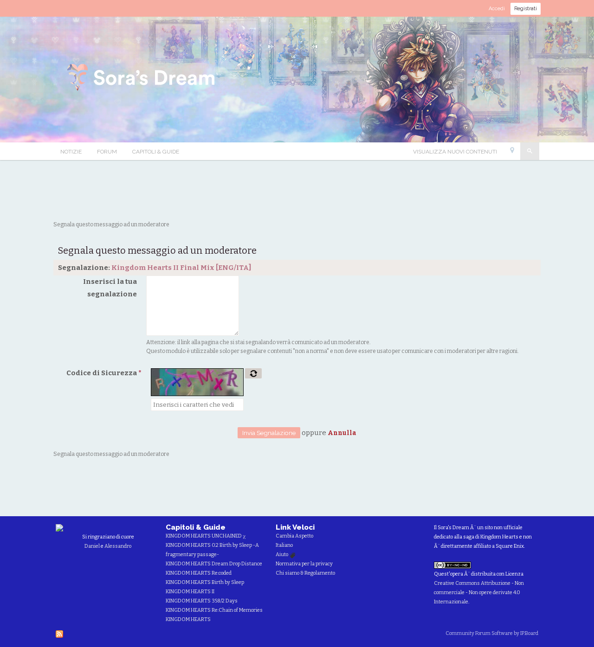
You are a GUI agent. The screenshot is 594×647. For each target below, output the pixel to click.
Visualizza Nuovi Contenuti (455, 151)
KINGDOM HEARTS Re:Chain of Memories (214, 610)
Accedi (497, 9)
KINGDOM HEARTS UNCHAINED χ (205, 536)
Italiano (284, 545)
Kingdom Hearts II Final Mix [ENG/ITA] (181, 267)
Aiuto (282, 554)
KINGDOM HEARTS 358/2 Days (202, 601)
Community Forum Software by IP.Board (492, 633)
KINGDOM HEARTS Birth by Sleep (205, 582)
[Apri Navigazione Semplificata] (512, 152)
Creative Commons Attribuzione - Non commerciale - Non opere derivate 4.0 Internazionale (479, 592)
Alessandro (117, 546)
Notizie (71, 151)
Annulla (342, 433)
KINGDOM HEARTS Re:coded (199, 573)
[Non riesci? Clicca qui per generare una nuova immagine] (253, 373)
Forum (107, 151)
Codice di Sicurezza (104, 373)
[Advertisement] (297, 190)
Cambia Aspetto (294, 536)
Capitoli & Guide (155, 151)
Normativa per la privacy (304, 564)
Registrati (525, 9)
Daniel (92, 546)
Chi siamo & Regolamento (305, 573)
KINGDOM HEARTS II (190, 592)
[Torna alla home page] (142, 79)
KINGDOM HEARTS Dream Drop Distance (214, 564)
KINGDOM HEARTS (188, 619)
